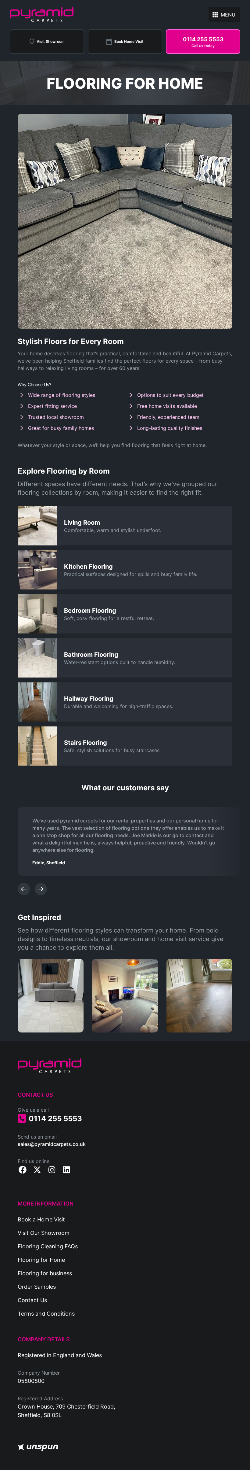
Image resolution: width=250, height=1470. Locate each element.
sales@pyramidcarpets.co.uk (52, 1144)
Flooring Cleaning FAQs (48, 1246)
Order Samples (37, 1287)
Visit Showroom (51, 41)
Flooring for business (45, 1273)
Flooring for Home (41, 1260)
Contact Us (32, 1300)
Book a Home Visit (41, 1219)
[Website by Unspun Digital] (38, 1447)
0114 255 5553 (55, 1118)
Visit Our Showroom (44, 1233)
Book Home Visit (129, 41)
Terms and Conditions (46, 1313)
